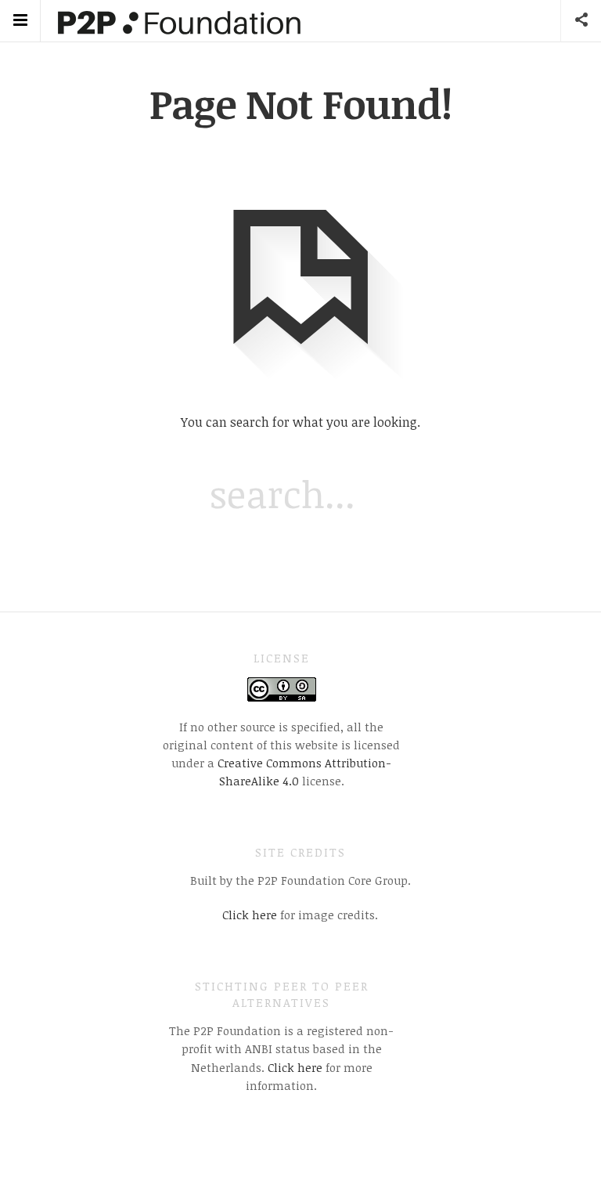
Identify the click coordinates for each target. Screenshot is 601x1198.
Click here (249, 914)
